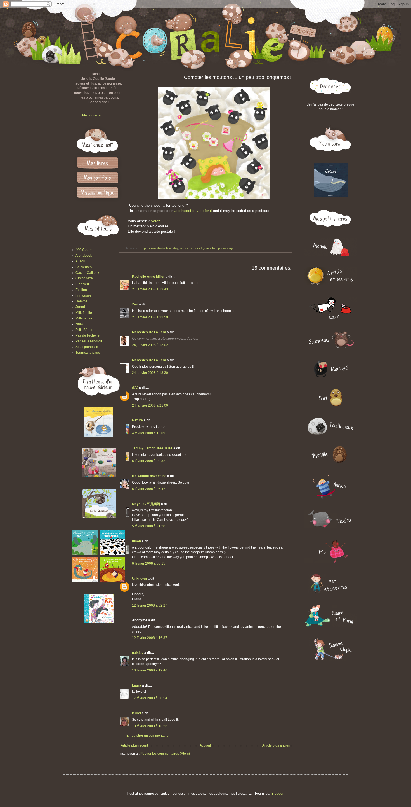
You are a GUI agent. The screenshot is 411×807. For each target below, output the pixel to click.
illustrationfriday (167, 248)
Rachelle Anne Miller (148, 277)
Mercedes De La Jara (149, 332)
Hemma (81, 301)
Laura (137, 685)
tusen (136, 541)
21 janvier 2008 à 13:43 (150, 289)
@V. (135, 388)
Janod (80, 307)
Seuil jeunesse (86, 347)
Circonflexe (84, 278)
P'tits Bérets (84, 330)
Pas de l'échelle (87, 335)
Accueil (205, 745)
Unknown (139, 578)
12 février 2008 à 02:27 (149, 605)
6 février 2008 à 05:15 (148, 563)
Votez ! (156, 221)
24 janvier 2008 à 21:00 (150, 405)
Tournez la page (87, 352)
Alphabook (83, 256)
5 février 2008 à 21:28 (148, 526)
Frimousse (83, 295)
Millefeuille (83, 313)
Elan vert (82, 284)
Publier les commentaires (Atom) (165, 753)
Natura (137, 420)
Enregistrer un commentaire (147, 736)
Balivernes (83, 267)
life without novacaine (149, 476)
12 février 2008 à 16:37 (149, 638)
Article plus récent (134, 745)
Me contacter (92, 115)
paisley (137, 653)
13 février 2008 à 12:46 (149, 670)
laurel (136, 713)
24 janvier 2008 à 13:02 (150, 345)
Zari (135, 304)
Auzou (80, 261)
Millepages (83, 318)
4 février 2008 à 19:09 (148, 433)
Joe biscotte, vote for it (193, 211)
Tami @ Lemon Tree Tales (152, 448)
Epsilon (81, 290)
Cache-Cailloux (87, 273)
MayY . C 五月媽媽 (146, 504)
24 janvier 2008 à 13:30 (150, 373)
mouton (211, 248)
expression (148, 248)
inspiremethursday (192, 248)
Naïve (79, 324)
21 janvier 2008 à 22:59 (150, 317)
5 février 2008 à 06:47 (148, 489)
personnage (226, 248)
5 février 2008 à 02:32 (148, 461)
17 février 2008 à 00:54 (149, 698)
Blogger (277, 794)
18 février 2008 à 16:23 (149, 726)
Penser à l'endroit (88, 341)
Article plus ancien (276, 745)
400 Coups (83, 250)
